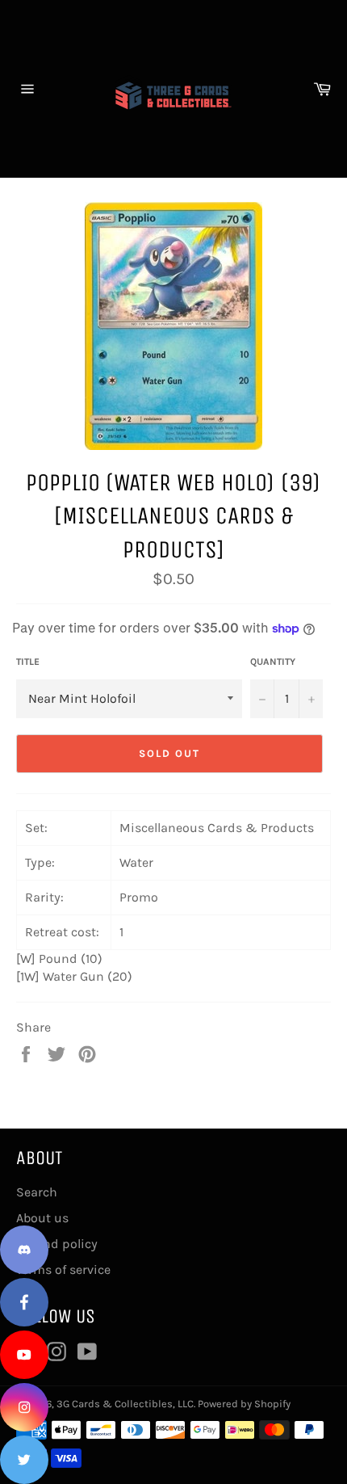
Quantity (272, 661)
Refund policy (57, 1243)
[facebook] (24, 1302)
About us (42, 1217)
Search (36, 1192)
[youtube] (24, 1355)
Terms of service (63, 1269)
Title (28, 661)
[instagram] (24, 1407)
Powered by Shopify (244, 1404)
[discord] (24, 1249)
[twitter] (24, 1460)
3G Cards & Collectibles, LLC (125, 1404)
